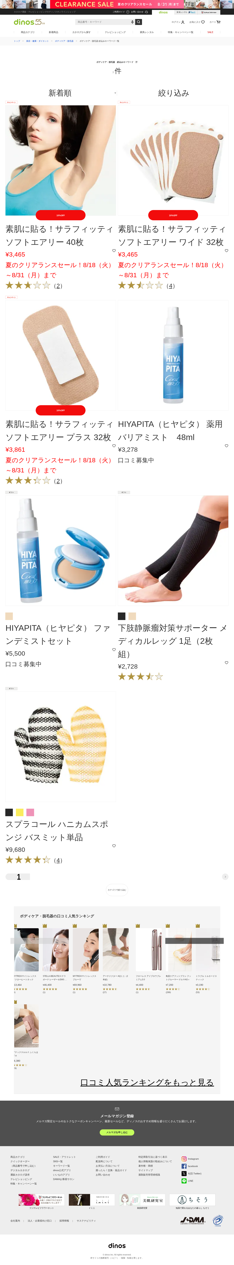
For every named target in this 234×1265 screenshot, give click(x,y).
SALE (210, 32)
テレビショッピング (115, 32)
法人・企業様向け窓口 (40, 1220)
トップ (17, 41)
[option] (26, 962)
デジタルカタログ (20, 1170)
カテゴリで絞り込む (117, 890)
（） (58, 286)
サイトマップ (145, 1170)
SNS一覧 (58, 1161)
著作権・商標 (145, 1165)
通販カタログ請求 (20, 1174)
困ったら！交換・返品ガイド (111, 1170)
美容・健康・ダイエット (37, 41)
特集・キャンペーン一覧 (180, 32)
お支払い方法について (108, 1165)
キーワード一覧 (61, 1165)
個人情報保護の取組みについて (155, 1161)
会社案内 (15, 1220)
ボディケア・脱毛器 (64, 41)
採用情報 (64, 1220)
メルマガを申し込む (117, 1132)
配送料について (104, 1161)
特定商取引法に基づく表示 (152, 1157)
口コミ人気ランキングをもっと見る (147, 1082)
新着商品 (53, 32)
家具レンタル (147, 32)
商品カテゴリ (28, 32)
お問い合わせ (103, 1174)
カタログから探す (81, 32)
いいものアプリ (61, 1174)
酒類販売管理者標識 (149, 1174)
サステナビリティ (86, 1220)
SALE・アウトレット (64, 1157)
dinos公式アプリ (62, 1170)
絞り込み (173, 93)
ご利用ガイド (103, 1157)
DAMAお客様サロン (63, 1179)
